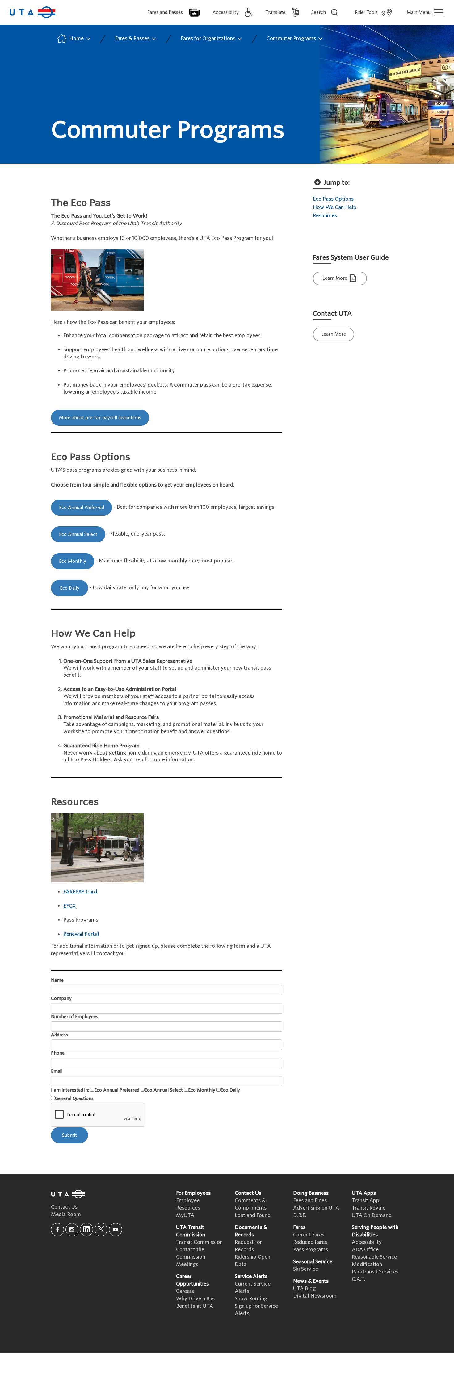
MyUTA (185, 1215)
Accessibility (367, 1242)
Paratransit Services (375, 1272)
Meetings (187, 1264)
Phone (58, 1053)
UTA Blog (304, 1288)
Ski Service (305, 1269)
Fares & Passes (133, 38)
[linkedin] (86, 1229)
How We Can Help (334, 207)
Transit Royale (368, 1208)
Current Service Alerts (253, 1287)
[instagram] (71, 1229)
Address (59, 1034)
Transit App (365, 1200)
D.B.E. (299, 1215)
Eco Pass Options (333, 199)
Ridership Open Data (252, 1260)
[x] (101, 1229)
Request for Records (248, 1245)
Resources (325, 216)
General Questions (74, 1098)
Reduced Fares (310, 1242)
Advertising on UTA (316, 1208)
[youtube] (115, 1229)
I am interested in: (70, 1090)
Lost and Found (253, 1215)
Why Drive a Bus (195, 1299)
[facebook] (57, 1229)
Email (56, 1071)
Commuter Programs (292, 38)
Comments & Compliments (251, 1204)
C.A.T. (358, 1279)
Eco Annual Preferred (81, 507)
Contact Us (64, 1207)
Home (76, 38)
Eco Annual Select (78, 534)
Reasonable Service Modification (374, 1260)
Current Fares (308, 1235)
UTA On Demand (372, 1215)
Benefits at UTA (194, 1306)
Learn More (335, 278)
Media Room (66, 1214)
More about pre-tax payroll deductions (100, 417)
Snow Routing (251, 1299)
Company (61, 998)
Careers (185, 1291)
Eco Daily (69, 588)
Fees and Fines (310, 1200)
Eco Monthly (72, 561)
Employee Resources (188, 1204)
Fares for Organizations (209, 38)
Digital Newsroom (315, 1296)
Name (57, 980)
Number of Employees (74, 1016)
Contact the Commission (190, 1253)
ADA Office (365, 1249)
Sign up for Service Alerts (256, 1309)
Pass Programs (310, 1249)
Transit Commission (199, 1242)
